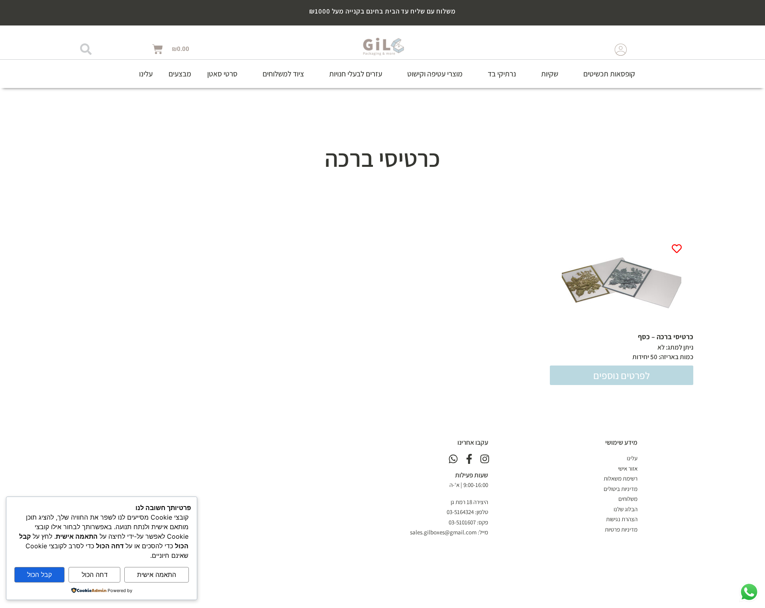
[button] (604, 74)
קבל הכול (39, 575)
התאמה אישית (156, 575)
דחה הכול (95, 575)
